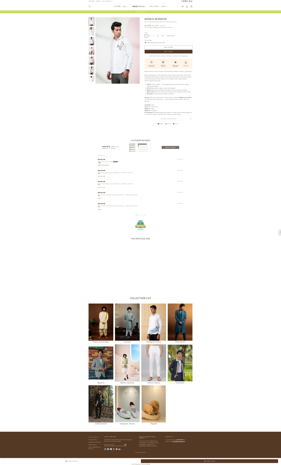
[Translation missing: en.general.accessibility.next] (112, 262)
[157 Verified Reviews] (140, 231)
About (163, 6)
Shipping (155, 27)
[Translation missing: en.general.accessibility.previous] (90, 262)
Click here (185, 56)
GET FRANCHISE (106, 1)
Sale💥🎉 (117, 6)
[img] (101, 159)
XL (158, 35)
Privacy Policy (93, 439)
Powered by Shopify (140, 452)
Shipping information (169, 118)
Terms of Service (93, 437)
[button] (148, 40)
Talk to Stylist (154, 6)
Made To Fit (171, 35)
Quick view (101, 279)
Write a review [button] (170, 147)
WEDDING (92, 1)
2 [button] (138, 215)
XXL (163, 35)
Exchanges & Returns (95, 442)
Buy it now (168, 51)
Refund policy (93, 444)
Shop (125, 6)
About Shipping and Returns (94, 447)
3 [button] (140, 215)
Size (146, 32)
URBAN (98, 1)
